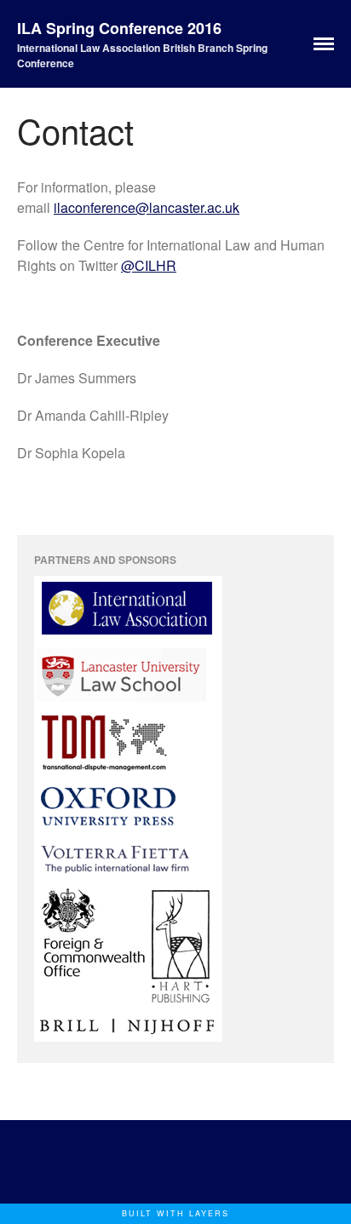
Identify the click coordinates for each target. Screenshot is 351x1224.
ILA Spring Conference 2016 (119, 28)
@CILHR (148, 265)
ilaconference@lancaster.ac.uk (146, 207)
